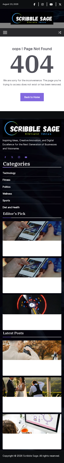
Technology (9, 173)
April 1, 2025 (9, 254)
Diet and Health (11, 207)
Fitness (6, 179)
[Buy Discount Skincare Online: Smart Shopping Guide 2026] (32, 424)
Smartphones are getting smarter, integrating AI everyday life (31, 248)
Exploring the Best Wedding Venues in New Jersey (29, 367)
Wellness (7, 193)
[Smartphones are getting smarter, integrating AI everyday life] (32, 231)
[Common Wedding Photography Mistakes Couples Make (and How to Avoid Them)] (32, 387)
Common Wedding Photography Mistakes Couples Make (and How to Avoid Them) (28, 404)
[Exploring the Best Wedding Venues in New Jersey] (32, 350)
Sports (6, 200)
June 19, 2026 (10, 447)
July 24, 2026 (10, 373)
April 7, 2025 (9, 327)
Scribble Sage (30, 455)
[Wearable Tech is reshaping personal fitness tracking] (32, 304)
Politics (7, 186)
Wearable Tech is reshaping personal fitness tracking (30, 321)
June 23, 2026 (10, 410)
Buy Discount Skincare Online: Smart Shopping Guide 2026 (32, 441)
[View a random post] (59, 32)
